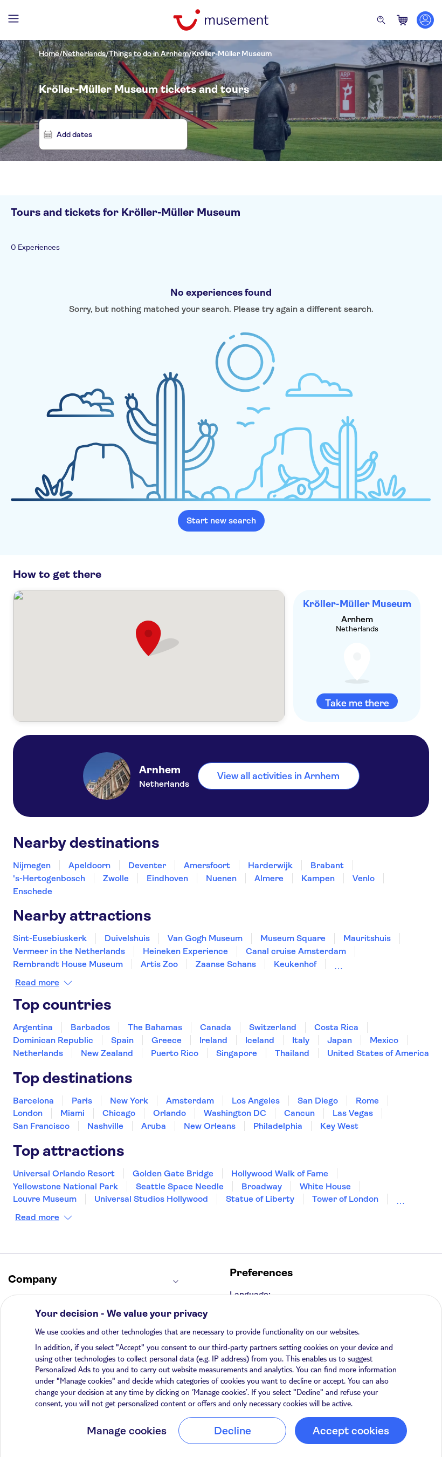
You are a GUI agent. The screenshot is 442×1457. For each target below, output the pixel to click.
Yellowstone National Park (65, 1186)
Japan (339, 1040)
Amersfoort (207, 865)
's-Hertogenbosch (49, 878)
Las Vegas (353, 1113)
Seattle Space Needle (180, 1186)
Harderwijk (270, 865)
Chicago (118, 1113)
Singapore (236, 1053)
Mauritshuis (367, 938)
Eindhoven (167, 878)
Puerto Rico (174, 1053)
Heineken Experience (185, 951)
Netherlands (84, 53)
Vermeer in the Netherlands (69, 951)
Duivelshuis (127, 938)
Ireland (213, 1040)
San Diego (318, 1100)
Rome (367, 1100)
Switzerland (272, 1027)
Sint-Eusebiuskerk (50, 938)
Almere (269, 878)
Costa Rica (336, 1027)
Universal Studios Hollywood (151, 1199)
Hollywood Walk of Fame (279, 1173)
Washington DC (235, 1113)
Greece (166, 1040)
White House (325, 1186)
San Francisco (41, 1126)
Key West (339, 1126)
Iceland (259, 1040)
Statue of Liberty (260, 1199)
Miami (72, 1113)
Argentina (33, 1027)
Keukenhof (295, 964)
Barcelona (33, 1100)
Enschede (32, 891)
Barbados (90, 1027)
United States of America (378, 1053)
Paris (82, 1100)
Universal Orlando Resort (64, 1173)
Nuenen (221, 878)
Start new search (221, 520)
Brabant (327, 865)
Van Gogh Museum (205, 938)
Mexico (384, 1040)
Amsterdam (190, 1100)
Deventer (147, 865)
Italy (300, 1040)
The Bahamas (155, 1027)
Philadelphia (277, 1126)
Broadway (261, 1186)
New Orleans (210, 1126)
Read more (37, 982)
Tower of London (345, 1199)
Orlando (169, 1113)
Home (49, 53)
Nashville (105, 1126)
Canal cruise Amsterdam (296, 951)
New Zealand (107, 1053)
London (28, 1113)
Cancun (299, 1113)
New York (129, 1100)
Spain (122, 1040)
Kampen (318, 878)
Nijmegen (32, 865)
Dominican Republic (53, 1040)
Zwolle (116, 878)
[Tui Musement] (220, 20)
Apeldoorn (89, 865)
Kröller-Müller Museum (232, 53)
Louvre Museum (45, 1199)
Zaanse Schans (226, 964)
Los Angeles (256, 1100)
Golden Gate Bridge (173, 1173)
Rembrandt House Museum (68, 964)
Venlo (364, 878)
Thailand (292, 1053)
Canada (215, 1027)
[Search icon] (381, 20)
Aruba (153, 1126)
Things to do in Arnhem (149, 53)
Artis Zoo (159, 964)
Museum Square (293, 938)
